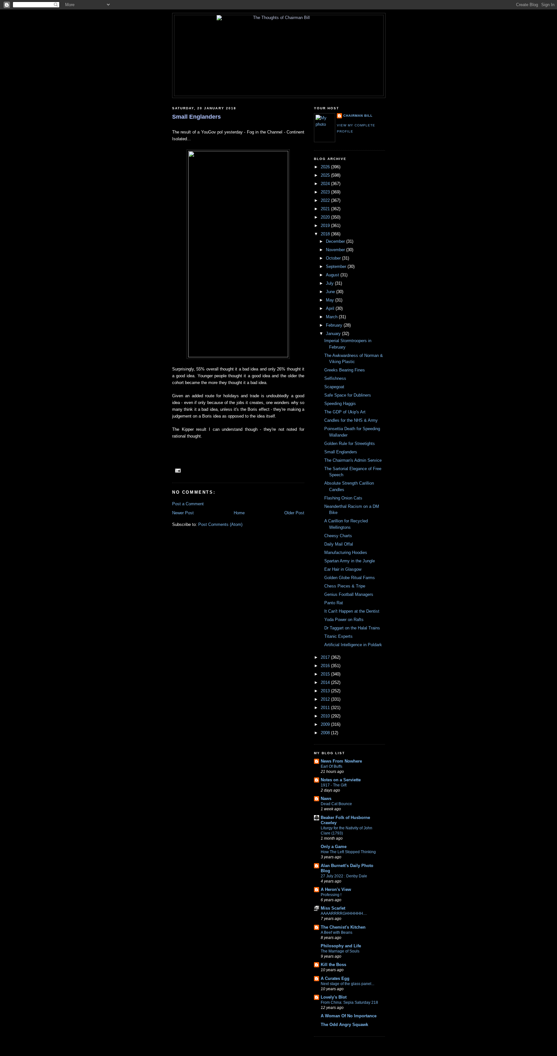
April (331, 308)
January (334, 333)
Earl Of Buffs (331, 766)
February (335, 325)
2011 (326, 707)
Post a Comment (188, 503)
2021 (326, 208)
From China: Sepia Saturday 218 (349, 1002)
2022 (326, 200)
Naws (326, 798)
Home (239, 512)
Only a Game (334, 846)
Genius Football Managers (348, 594)
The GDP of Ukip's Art (345, 412)
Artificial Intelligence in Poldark (353, 644)
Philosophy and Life (341, 945)
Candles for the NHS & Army (351, 420)
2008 (326, 732)
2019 (326, 225)
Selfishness (335, 378)
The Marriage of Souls (340, 951)
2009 (326, 724)
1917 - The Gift (334, 785)
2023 (326, 192)
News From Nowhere (341, 761)
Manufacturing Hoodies (345, 552)
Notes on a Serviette (341, 779)
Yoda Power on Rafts (344, 619)
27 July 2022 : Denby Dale (344, 876)
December (336, 241)
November (336, 249)
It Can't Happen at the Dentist (351, 611)
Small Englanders (196, 116)
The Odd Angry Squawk (344, 1024)
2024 (326, 183)
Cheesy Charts (338, 535)
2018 (326, 234)
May (330, 300)
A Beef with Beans (336, 932)
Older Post (294, 512)
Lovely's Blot (334, 997)
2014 (326, 682)
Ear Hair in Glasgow (342, 569)
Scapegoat (334, 386)
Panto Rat (333, 602)
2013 (326, 690)
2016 (326, 665)
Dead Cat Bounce (336, 804)
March (332, 316)
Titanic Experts (338, 636)
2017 (326, 657)
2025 (326, 175)
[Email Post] (177, 470)
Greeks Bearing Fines (344, 370)
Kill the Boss (333, 964)
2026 (326, 166)
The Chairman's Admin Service (353, 460)
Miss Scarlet (333, 908)
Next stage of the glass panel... (347, 984)
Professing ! (331, 895)
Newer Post (183, 512)
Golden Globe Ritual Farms (349, 577)
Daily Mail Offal (338, 544)
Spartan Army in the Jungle (349, 560)
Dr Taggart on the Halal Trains (352, 628)
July (330, 283)
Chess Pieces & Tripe (344, 586)
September (336, 266)
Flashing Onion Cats (343, 498)
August (333, 274)
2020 (326, 217)
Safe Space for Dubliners (347, 395)
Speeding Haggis (340, 403)
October (334, 258)
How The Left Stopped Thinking (348, 852)
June (331, 291)
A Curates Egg (335, 978)
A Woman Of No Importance (348, 1015)
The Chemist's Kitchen (343, 927)
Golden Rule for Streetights (349, 443)
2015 (326, 674)
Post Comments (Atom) (220, 524)
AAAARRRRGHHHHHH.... (344, 913)
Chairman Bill (358, 115)
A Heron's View (336, 889)
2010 (326, 716)
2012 (326, 699)
